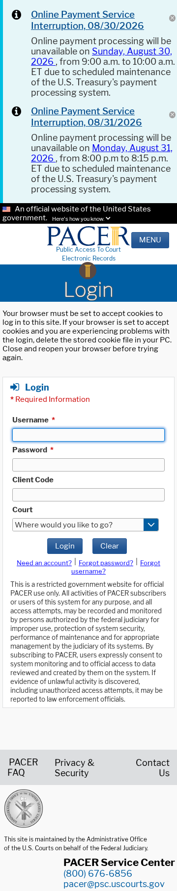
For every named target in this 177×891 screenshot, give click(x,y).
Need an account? (44, 563)
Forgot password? (106, 563)
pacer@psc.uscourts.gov (114, 884)
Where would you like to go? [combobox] (64, 525)
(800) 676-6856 (97, 873)
